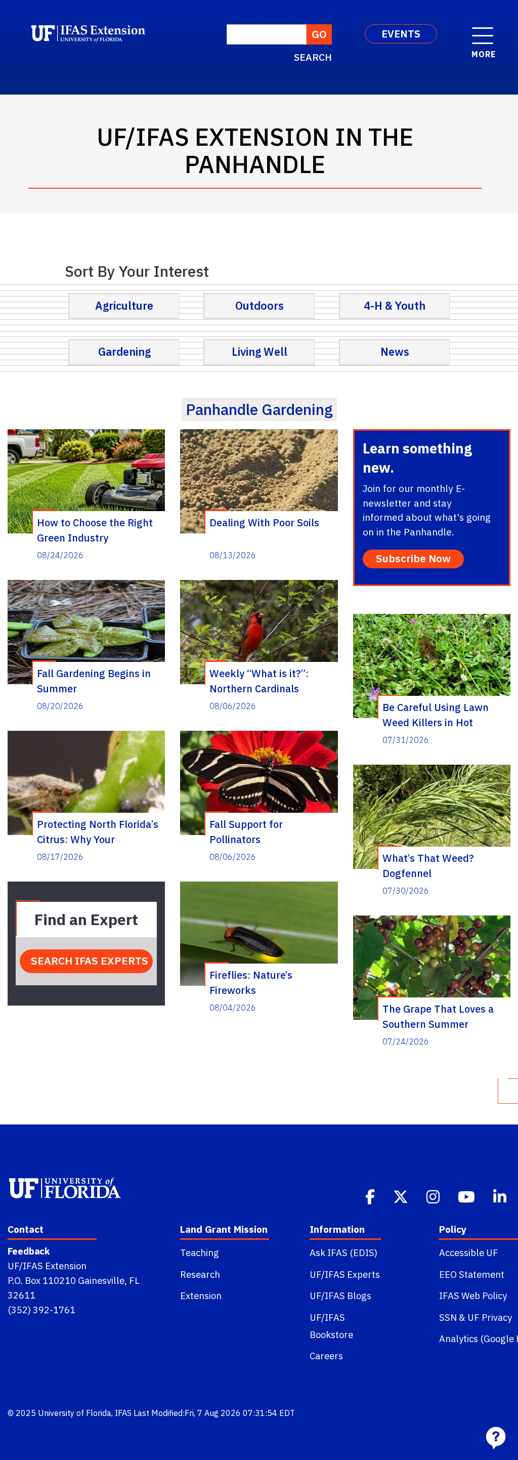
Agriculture (124, 306)
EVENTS (400, 33)
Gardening (124, 352)
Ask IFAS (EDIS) (343, 1252)
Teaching (199, 1252)
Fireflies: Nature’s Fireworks (250, 982)
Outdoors (259, 306)
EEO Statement (471, 1274)
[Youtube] (467, 1196)
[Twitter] (401, 1196)
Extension (201, 1295)
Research (200, 1274)
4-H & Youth (394, 306)
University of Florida (74, 1413)
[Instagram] (434, 1196)
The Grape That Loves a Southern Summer (438, 1016)
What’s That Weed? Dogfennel (428, 865)
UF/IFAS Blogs (340, 1295)
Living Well (259, 352)
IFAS (123, 1413)
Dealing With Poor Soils (264, 522)
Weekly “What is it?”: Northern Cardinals (259, 680)
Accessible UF (468, 1252)
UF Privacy (489, 1317)
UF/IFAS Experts (345, 1274)
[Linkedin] (500, 1196)
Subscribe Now (413, 558)
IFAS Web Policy (473, 1295)
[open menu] (482, 30)
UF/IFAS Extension (47, 1266)
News (394, 352)
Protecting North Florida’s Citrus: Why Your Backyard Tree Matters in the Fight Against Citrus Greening (97, 831)
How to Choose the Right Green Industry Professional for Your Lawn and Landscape (95, 530)
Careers (326, 1356)
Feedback (29, 1251)
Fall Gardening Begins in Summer (94, 680)
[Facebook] (371, 1196)
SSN (448, 1317)
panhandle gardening (259, 409)
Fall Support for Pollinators (246, 831)
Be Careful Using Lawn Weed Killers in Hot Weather (435, 714)
